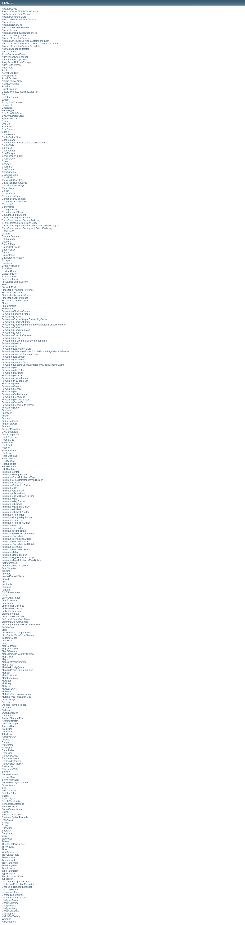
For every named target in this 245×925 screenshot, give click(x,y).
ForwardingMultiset (12, 375)
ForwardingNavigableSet (15, 381)
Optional (6, 707)
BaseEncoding (9, 89)
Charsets (6, 164)
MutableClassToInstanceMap (17, 694)
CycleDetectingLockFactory (16, 217)
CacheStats (8, 145)
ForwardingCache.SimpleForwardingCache (24, 319)
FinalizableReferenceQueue (16, 295)
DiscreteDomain (10, 236)
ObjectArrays (8, 699)
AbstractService (10, 51)
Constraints (8, 207)
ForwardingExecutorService (16, 335)
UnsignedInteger (10, 903)
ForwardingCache (11, 316)
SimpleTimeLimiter (11, 801)
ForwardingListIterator (13, 357)
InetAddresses (9, 563)
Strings (5, 822)
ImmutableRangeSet (12, 520)
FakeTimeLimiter (10, 279)
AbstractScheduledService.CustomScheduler (25, 41)
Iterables (6, 587)
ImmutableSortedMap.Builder (17, 539)
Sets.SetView (9, 790)
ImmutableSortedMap (13, 536)
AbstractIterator (10, 30)
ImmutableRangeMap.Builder (17, 517)
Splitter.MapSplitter (11, 814)
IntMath (6, 579)
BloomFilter (8, 105)
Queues (6, 739)
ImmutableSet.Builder (13, 528)
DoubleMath (8, 239)
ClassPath (7, 177)
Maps (5, 659)
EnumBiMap (8, 244)
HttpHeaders (8, 469)
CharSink (7, 166)
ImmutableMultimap (12, 504)
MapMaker (7, 656)
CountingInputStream (13, 212)
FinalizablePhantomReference (18, 290)
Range (5, 742)
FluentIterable (9, 306)
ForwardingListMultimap (14, 359)
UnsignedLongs (10, 911)
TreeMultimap (9, 857)
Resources (7, 766)
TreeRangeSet (9, 865)
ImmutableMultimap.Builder (16, 506)
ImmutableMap (9, 498)
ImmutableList (9, 488)
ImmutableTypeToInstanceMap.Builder (22, 560)
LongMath (7, 640)
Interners (6, 573)
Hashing (6, 453)
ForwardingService (12, 389)
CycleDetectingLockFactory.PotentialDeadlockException (31, 225)
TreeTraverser (9, 868)
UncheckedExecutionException (18, 884)
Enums (5, 252)
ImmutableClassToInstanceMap (18, 477)
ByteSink (6, 124)
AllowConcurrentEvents (14, 54)
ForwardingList (9, 346)
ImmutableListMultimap (14, 493)
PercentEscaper (10, 723)
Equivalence (8, 255)
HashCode (7, 442)
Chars (5, 161)
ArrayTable (7, 67)
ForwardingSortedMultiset (15, 399)
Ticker (5, 849)
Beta (4, 94)
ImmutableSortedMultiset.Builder (19, 544)
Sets (4, 788)
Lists (4, 630)
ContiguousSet (9, 209)
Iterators (6, 589)
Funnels (6, 418)
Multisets (6, 691)
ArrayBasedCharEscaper (15, 57)
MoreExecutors (10, 678)
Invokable (7, 584)
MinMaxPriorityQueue (13, 667)
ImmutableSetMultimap (14, 531)
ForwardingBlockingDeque (16, 311)
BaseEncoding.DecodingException (20, 91)
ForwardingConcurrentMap (16, 330)
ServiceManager (10, 780)
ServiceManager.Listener (15, 782)
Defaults (6, 233)
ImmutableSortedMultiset (15, 541)
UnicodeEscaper (10, 889)
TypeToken (7, 879)
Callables (7, 148)
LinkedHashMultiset (12, 608)
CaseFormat (8, 150)
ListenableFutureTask (13, 616)
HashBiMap (8, 440)
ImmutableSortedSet (12, 547)
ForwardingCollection (13, 327)
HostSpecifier (9, 464)
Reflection (7, 753)
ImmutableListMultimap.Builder (18, 496)
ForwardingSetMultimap (14, 394)
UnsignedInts (9, 905)
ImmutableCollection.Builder (16, 485)
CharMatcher (9, 158)
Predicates (7, 731)
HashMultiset (9, 458)
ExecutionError (9, 274)
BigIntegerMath (10, 97)
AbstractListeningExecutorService (19, 33)
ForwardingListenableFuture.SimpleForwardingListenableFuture (35, 351)
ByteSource (8, 126)
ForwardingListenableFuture (16, 348)
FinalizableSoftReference (15, 298)
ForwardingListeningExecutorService (21, 354)
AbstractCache (9, 8)
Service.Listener (10, 774)
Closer (5, 191)
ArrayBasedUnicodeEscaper (17, 62)
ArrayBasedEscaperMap (14, 59)
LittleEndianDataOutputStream (18, 635)
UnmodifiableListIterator (14, 897)
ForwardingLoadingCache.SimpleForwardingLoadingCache (33, 365)
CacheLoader (9, 140)
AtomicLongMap (10, 83)
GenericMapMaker (11, 429)
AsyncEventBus (10, 73)
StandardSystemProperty (15, 817)
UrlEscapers (8, 913)
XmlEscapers (9, 921)
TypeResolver (9, 873)
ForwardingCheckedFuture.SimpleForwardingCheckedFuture (34, 324)
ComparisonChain (11, 196)
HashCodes (8, 445)
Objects (6, 702)
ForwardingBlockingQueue (16, 314)
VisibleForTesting (11, 916)
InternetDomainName (13, 576)
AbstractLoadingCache (14, 35)
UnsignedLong (9, 908)
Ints (4, 581)
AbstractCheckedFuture (14, 16)
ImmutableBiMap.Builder (15, 474)
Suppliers (7, 833)
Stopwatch (7, 820)
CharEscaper (9, 153)
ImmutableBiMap (11, 472)
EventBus (7, 268)
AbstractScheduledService (15, 38)
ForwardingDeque (11, 332)
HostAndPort (8, 461)
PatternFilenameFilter (13, 718)
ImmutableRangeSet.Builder (16, 522)
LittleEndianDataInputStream (17, 632)
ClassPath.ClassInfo (12, 180)
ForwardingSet (9, 391)
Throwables (8, 846)
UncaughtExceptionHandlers (17, 881)
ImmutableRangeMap (13, 514)
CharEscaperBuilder (12, 156)
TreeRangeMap (10, 863)
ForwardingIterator (11, 343)
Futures (6, 426)
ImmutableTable (10, 552)
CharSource (8, 169)
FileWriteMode (9, 287)
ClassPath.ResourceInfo (14, 182)
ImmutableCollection (12, 482)
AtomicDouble (9, 78)
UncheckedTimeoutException (17, 887)
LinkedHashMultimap (13, 605)
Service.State (9, 777)
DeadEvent (8, 231)
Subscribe (7, 828)
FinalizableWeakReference (16, 300)
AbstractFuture (9, 22)
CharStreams (9, 172)
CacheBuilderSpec (12, 137)
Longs (5, 643)
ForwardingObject (11, 383)
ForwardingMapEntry (13, 370)
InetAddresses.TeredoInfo (15, 565)
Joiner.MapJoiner (11, 597)
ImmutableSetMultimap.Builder (18, 533)
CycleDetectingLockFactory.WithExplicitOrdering (27, 228)
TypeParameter (10, 871)
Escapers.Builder (11, 265)
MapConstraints (10, 648)
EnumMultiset (9, 249)
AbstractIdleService (12, 25)
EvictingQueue (9, 271)
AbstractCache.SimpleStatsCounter (20, 11)
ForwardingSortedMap (13, 397)
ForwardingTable (11, 407)
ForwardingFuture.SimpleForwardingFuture (24, 340)
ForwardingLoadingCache (15, 362)
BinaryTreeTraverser (12, 102)
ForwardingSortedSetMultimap (18, 405)
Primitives (7, 734)
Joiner (5, 595)
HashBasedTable (11, 437)
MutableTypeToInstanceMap (16, 697)
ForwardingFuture (11, 338)
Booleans (7, 108)
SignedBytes (8, 798)
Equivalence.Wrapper (13, 257)
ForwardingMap (10, 367)
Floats (5, 303)
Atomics (6, 86)
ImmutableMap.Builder (13, 501)
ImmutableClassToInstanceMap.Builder (22, 480)
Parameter (7, 715)
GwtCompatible (10, 431)
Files (4, 284)
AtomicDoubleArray (12, 81)
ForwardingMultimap (12, 373)
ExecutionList (9, 276)
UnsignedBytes (10, 900)
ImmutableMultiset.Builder (15, 512)
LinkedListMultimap (12, 611)
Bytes (5, 121)
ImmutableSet (9, 525)
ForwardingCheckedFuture (16, 322)
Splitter (5, 812)
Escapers (7, 263)
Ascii (4, 70)
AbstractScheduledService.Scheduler (21, 46)
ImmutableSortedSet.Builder (16, 549)
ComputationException (14, 199)
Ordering (6, 710)
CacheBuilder (9, 134)
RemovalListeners (11, 761)
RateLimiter (8, 750)
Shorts (5, 796)
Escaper (6, 260)
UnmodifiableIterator (12, 895)
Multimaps (7, 683)
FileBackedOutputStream (15, 282)
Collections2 (8, 193)
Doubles (6, 241)
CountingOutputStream (14, 215)
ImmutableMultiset (11, 509)
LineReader (8, 603)
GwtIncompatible (10, 434)
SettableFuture (9, 793)
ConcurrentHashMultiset (14, 201)
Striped (5, 825)
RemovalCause (10, 755)
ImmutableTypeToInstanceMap (18, 557)
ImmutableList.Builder (13, 490)
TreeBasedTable (10, 854)
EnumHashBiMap (11, 247)
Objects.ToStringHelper (14, 705)
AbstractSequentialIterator (15, 49)
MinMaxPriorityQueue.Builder (17, 670)
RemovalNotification (12, 763)
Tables (5, 841)
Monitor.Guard (9, 675)
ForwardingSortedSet (13, 402)
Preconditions (9, 726)
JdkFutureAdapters (12, 592)
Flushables (7, 308)
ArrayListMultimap (11, 65)
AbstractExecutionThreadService (19, 19)
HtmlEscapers (9, 466)
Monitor (6, 672)
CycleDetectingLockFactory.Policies (20, 220)
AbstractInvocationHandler (15, 27)
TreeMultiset (8, 860)
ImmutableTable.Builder (14, 555)
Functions (7, 413)
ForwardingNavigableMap (15, 378)
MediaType (7, 664)
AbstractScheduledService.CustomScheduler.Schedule (30, 43)
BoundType (8, 110)
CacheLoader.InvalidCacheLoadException (24, 142)
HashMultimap (9, 456)
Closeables (8, 188)
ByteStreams (8, 129)
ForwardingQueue (11, 386)
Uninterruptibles (10, 892)
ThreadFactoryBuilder (13, 844)
